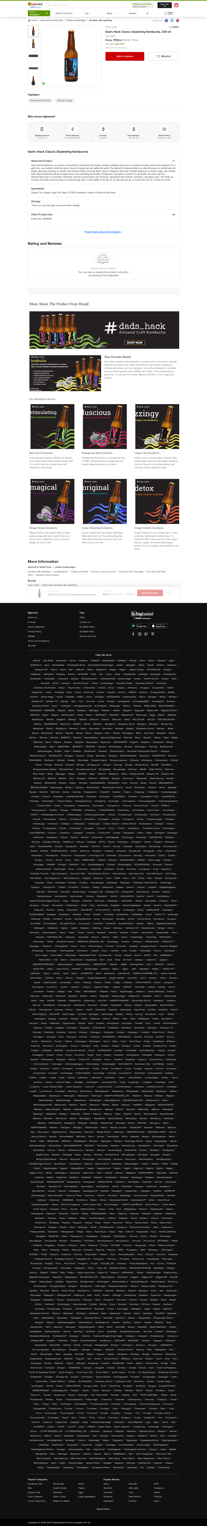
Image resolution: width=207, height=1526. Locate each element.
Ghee (81, 1483)
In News (32, 622)
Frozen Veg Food (36, 1501)
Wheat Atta (58, 1483)
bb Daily (32, 645)
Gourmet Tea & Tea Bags (132, 571)
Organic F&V (34, 1492)
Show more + (103, 1508)
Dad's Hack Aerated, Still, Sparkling (59, 585)
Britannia (108, 1496)
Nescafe (133, 1483)
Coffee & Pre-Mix (80, 571)
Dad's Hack (111, 26)
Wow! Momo (135, 1496)
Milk (30, 1488)
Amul (106, 1483)
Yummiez (108, 1492)
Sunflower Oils (35, 1483)
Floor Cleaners (35, 1496)
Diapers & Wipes (61, 1501)
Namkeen (58, 1492)
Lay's (156, 1501)
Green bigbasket (36, 626)
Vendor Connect (88, 636)
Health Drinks (60, 1488)
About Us (32, 617)
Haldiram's (109, 1501)
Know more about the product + (103, 231)
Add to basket (125, 56)
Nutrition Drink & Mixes (47, 575)
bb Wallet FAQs (87, 626)
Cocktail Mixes (62, 571)
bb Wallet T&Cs (87, 631)
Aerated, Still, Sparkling (40, 571)
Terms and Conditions (38, 641)
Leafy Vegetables (86, 1496)
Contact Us (85, 622)
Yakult (157, 1492)
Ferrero (132, 1501)
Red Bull (108, 1488)
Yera (131, 1492)
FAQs (82, 617)
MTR (156, 1483)
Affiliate (31, 636)
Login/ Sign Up (164, 5)
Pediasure (159, 1488)
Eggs (80, 1492)
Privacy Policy (34, 631)
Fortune (158, 1496)
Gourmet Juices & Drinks (104, 571)
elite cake (133, 1488)
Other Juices (59, 1496)
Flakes (81, 1488)
